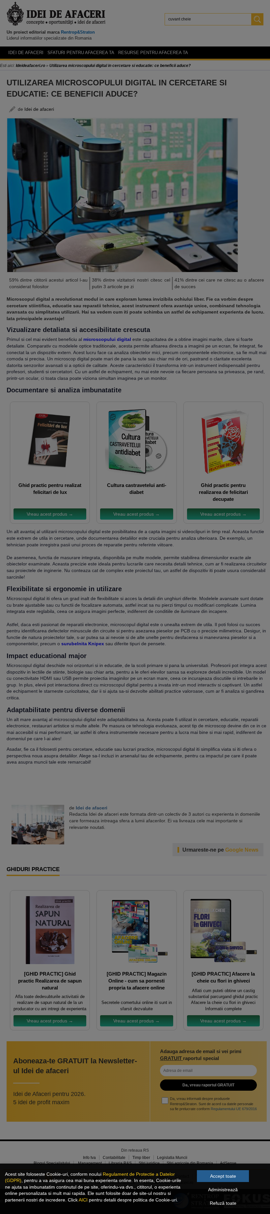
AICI (83, 1199)
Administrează (223, 1189)
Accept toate (223, 1176)
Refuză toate (223, 1203)
